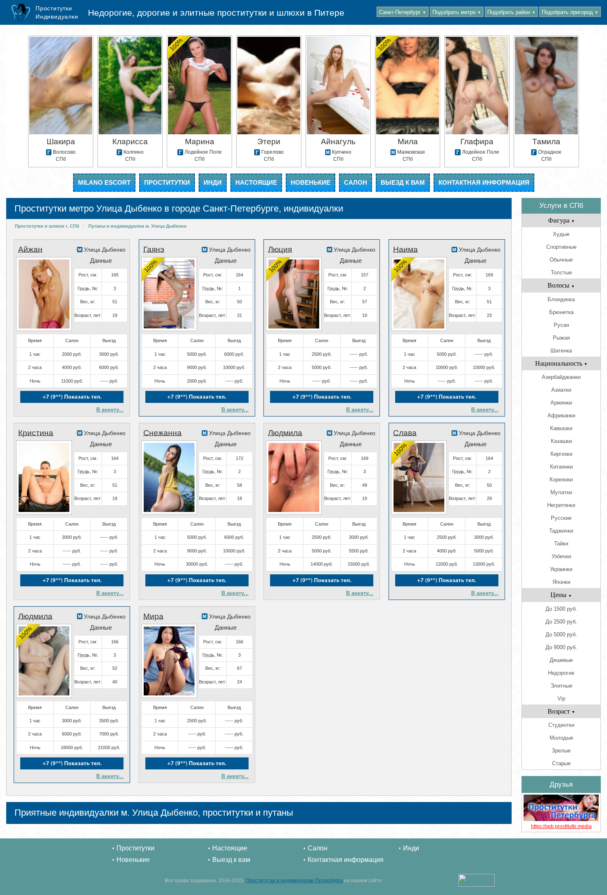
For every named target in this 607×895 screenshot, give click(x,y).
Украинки (561, 569)
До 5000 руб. (561, 634)
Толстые (561, 272)
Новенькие (310, 182)
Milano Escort (104, 182)
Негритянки (561, 505)
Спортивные (561, 247)
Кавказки (561, 428)
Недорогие (561, 673)
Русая (561, 325)
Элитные (561, 686)
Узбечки (561, 556)
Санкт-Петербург (402, 12)
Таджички (561, 531)
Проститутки (167, 182)
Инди (213, 182)
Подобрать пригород (570, 12)
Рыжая (561, 338)
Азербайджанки (561, 377)
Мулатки (561, 492)
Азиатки (561, 390)
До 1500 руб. (561, 609)
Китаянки (561, 467)
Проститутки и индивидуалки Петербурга (294, 880)
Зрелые (561, 750)
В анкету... (109, 410)
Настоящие (256, 182)
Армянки (561, 403)
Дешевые (561, 660)
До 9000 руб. (561, 647)
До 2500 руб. (561, 622)
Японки (561, 582)
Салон (355, 182)
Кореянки (561, 479)
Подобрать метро (456, 12)
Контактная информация (484, 182)
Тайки (561, 543)
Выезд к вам (403, 182)
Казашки (561, 441)
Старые (561, 763)
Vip (561, 698)
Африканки (561, 415)
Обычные (561, 260)
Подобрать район (511, 12)
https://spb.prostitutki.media (561, 826)
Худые (561, 234)
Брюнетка (561, 312)
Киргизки (561, 454)
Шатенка (561, 351)
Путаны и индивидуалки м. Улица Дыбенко (137, 226)
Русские (561, 518)
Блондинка (561, 299)
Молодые (561, 738)
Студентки (561, 725)
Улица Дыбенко (105, 249)
